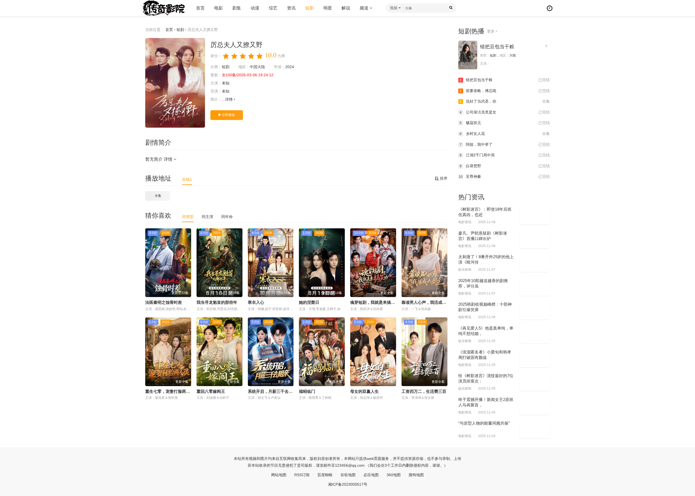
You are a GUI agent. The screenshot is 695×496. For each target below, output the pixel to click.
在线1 (187, 179)
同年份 (227, 216)
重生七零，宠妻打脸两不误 (169, 391)
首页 (200, 8)
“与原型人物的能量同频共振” (484, 423)
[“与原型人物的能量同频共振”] (535, 429)
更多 (491, 31)
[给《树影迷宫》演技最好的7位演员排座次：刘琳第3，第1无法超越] (535, 382)
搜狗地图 (416, 475)
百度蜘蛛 (325, 475)
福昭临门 (307, 391)
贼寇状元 (505, 123)
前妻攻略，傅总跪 (505, 91)
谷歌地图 (348, 475)
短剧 (309, 8)
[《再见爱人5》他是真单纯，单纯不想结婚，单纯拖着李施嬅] (535, 334)
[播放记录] (549, 8)
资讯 (291, 8)
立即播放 (228, 115)
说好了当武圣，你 (505, 101)
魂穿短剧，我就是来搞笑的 (374, 302)
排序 (443, 178)
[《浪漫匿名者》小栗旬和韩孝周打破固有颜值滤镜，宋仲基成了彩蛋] (535, 358)
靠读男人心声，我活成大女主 (428, 302)
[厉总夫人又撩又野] (175, 83)
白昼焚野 (505, 166)
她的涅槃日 (309, 302)
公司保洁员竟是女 (505, 112)
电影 (218, 8)
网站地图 (278, 475)
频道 (364, 8)
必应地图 (371, 475)
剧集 (236, 8)
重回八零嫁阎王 (211, 391)
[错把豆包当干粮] (467, 55)
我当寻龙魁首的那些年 (217, 302)
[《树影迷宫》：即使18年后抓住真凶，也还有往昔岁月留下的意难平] (535, 216)
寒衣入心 (256, 302)
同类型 (188, 216)
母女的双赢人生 (364, 391)
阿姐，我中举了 (505, 144)
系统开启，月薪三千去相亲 (272, 391)
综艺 (273, 8)
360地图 (394, 475)
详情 (229, 99)
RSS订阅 (301, 475)
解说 (346, 8)
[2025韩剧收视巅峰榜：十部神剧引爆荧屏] (535, 311)
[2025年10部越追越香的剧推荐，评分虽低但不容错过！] (535, 287)
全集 (158, 196)
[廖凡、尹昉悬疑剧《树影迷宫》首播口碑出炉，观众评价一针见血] (535, 239)
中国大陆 (257, 67)
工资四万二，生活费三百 (424, 391)
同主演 (207, 216)
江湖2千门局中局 (505, 155)
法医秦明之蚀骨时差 (163, 302)
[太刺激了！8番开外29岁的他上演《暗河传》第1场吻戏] (535, 263)
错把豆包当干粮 (497, 46)
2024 (289, 67)
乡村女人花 (505, 133)
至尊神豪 (504, 176)
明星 (327, 8)
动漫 (255, 8)
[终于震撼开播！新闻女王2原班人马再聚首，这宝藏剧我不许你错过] (535, 406)
